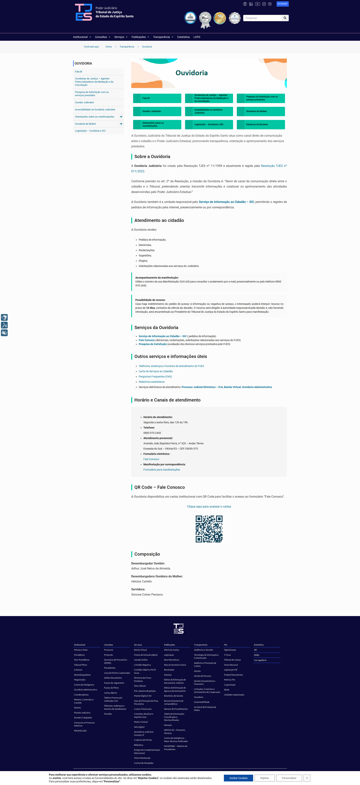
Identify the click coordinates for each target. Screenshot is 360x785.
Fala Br (78, 71)
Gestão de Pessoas (202, 676)
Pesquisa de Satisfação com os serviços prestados (92, 94)
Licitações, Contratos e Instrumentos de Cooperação (207, 690)
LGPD (197, 36)
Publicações (139, 36)
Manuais (168, 725)
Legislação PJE (230, 669)
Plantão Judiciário (82, 712)
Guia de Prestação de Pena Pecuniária (146, 702)
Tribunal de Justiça (232, 659)
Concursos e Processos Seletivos (84, 724)
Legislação (169, 655)
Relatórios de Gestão (173, 696)
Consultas (101, 36)
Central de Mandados (144, 763)
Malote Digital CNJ (143, 696)
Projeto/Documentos (233, 675)
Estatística (183, 36)
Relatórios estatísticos (152, 381)
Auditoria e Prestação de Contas (205, 664)
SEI (255, 650)
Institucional (80, 36)
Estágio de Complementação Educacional (147, 751)
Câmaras (78, 669)
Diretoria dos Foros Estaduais (142, 679)
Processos (108, 650)
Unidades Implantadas (234, 694)
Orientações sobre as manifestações (94, 116)
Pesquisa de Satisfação (153, 344)
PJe (225, 644)
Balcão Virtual (140, 650)
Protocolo (108, 655)
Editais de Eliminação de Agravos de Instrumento (175, 689)
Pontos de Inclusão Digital (146, 655)
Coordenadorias (81, 694)
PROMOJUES (80, 730)
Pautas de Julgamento (114, 683)
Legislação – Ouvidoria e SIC (90, 130)
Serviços (119, 36)
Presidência (79, 655)
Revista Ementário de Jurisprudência (173, 702)
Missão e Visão (81, 650)
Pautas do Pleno (111, 687)
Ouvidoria (198, 697)
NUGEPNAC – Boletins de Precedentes (175, 747)
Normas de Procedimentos (176, 709)
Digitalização (230, 650)
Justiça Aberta (110, 693)
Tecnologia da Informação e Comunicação (206, 656)
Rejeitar (264, 778)
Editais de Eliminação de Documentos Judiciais (175, 681)
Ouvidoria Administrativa (85, 689)
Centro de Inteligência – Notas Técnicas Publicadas (176, 739)
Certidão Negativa (142, 665)
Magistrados (80, 679)
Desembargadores (82, 675)
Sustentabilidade (201, 702)
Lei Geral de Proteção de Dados (205, 708)
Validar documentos (113, 678)
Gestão (197, 671)
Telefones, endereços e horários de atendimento (115, 707)
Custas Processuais (143, 709)
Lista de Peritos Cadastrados (117, 673)
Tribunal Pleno (80, 665)
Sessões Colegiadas (83, 717)
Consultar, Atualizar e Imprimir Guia (143, 715)
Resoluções (169, 669)
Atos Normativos (171, 659)
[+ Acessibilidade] (4, 332)
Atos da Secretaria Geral (175, 665)
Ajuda (226, 689)
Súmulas (168, 675)
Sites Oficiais (140, 686)
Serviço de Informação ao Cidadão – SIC (226, 202)
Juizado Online (141, 659)
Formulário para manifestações (161, 469)
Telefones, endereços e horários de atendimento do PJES (171, 366)
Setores (77, 707)
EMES (256, 655)
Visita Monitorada (142, 758)
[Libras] (4, 317)
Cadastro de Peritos (143, 740)
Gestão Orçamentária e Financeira (204, 682)
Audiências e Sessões (203, 650)
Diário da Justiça (171, 650)
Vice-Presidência (81, 659)
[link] (283, 4)
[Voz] (4, 325)
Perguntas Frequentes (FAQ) (155, 376)
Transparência (161, 36)
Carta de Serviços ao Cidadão (156, 371)
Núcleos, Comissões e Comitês (84, 701)
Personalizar (289, 778)
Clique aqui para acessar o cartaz (209, 506)
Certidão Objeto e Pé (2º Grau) (145, 671)
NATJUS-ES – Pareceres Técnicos (174, 731)
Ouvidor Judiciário (84, 102)
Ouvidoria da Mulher (85, 123)
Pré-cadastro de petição (145, 691)
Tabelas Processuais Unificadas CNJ (113, 699)
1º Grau (227, 655)
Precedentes (110, 668)
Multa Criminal (141, 722)
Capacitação (230, 684)
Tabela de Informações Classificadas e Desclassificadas (174, 717)
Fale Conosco (147, 340)
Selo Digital (139, 727)
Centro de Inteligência (84, 684)
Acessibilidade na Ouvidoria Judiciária (95, 109)
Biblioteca (138, 745)
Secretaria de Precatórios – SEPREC (116, 661)
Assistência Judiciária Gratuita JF (144, 733)
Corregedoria (260, 660)
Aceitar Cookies (239, 778)
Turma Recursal (231, 665)
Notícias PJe (229, 679)
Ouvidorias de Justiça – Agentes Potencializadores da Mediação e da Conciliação (94, 81)
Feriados (108, 714)
